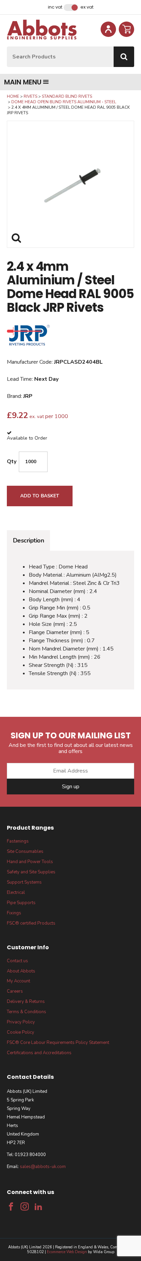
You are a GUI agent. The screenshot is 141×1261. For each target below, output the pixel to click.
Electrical (16, 892)
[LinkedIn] (38, 1207)
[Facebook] (11, 1207)
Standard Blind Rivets (67, 96)
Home (13, 96)
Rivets (30, 96)
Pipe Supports (21, 903)
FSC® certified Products (31, 923)
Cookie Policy (20, 1032)
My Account (18, 981)
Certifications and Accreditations (39, 1053)
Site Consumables (25, 851)
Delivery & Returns (26, 1001)
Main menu (22, 82)
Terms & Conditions (26, 1012)
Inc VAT (55, 7)
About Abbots (21, 971)
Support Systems (24, 882)
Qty (11, 461)
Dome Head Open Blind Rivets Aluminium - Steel (63, 102)
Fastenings (18, 841)
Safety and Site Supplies (31, 872)
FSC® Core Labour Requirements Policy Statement (58, 1042)
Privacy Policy (21, 1022)
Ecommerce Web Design (67, 1252)
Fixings (14, 913)
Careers (15, 991)
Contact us (17, 961)
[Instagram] (25, 1207)
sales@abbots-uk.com (43, 1167)
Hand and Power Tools (30, 862)
